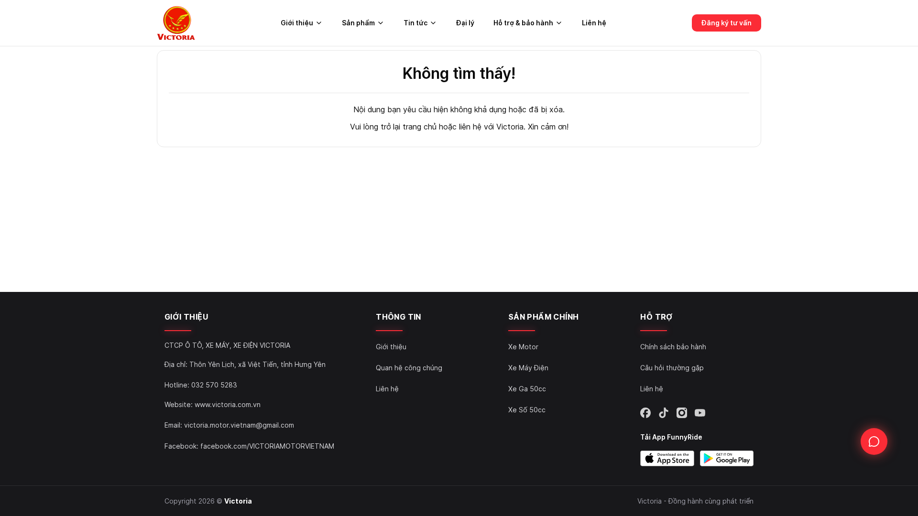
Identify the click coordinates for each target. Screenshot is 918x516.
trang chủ (420, 126)
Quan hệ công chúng (409, 368)
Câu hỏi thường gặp (672, 368)
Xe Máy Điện (528, 368)
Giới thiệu (391, 347)
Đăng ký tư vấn (726, 23)
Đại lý (465, 23)
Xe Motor (523, 347)
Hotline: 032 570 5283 (200, 385)
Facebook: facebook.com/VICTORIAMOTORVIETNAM (249, 446)
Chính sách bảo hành (673, 347)
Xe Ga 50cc (527, 389)
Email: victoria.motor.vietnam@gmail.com (229, 425)
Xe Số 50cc (527, 410)
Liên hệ (594, 23)
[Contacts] (874, 441)
